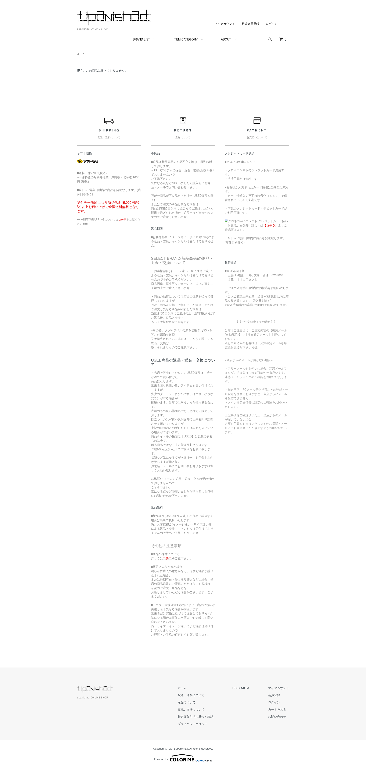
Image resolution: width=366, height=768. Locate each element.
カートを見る (277, 709)
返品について (186, 702)
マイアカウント (224, 23)
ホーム (81, 54)
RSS (235, 688)
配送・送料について (191, 695)
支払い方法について (191, 709)
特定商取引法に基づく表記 (195, 716)
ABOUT (226, 39)
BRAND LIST (141, 39)
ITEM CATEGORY (185, 39)
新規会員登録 (250, 23)
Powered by (161, 759)
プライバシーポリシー (192, 724)
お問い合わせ (277, 716)
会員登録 (274, 695)
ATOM (245, 688)
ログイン (271, 23)
